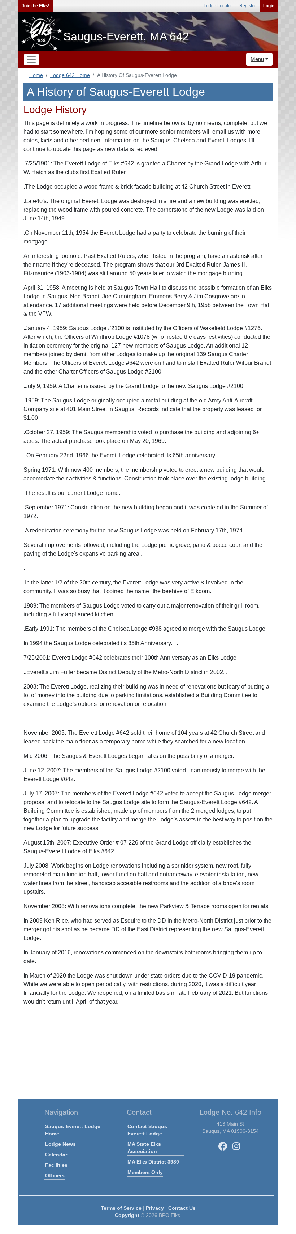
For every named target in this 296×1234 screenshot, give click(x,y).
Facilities (56, 1165)
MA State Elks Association (144, 1147)
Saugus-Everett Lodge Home (72, 1129)
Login (268, 5)
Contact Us (182, 1208)
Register (247, 5)
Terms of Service (121, 1208)
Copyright (127, 1215)
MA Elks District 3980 (153, 1162)
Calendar (56, 1154)
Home (36, 75)
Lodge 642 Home (70, 75)
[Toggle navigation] (31, 59)
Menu (257, 59)
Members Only (145, 1172)
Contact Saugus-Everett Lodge (148, 1129)
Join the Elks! (35, 5)
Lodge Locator (218, 5)
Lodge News (60, 1144)
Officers (55, 1175)
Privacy (155, 1208)
